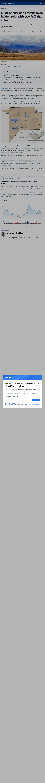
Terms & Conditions (28, 404)
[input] (18, 400)
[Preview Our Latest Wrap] (10, 403)
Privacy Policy (36, 404)
